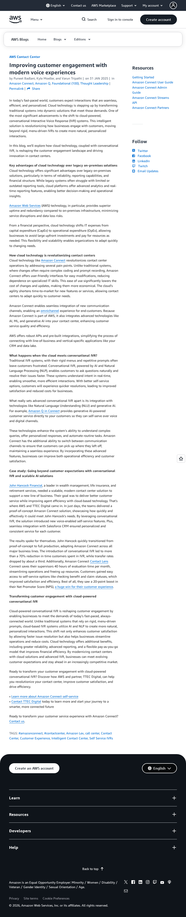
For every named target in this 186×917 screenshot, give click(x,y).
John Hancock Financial (25, 485)
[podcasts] (169, 882)
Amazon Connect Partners (150, 107)
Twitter (142, 151)
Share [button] (35, 88)
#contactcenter (54, 733)
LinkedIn (143, 161)
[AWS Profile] (173, 5)
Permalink (16, 88)
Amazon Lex (75, 733)
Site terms (31, 898)
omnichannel (50, 311)
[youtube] (162, 882)
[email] (126, 891)
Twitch (142, 166)
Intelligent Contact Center (69, 738)
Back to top (90, 869)
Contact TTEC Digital (26, 701)
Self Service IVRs (101, 738)
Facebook (143, 156)
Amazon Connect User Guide (152, 82)
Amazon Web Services (25, 205)
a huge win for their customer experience (84, 587)
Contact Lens (99, 561)
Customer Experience (35, 738)
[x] (126, 882)
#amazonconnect (31, 733)
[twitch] (155, 882)
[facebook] (133, 882)
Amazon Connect (53, 260)
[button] (158, 20)
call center (92, 733)
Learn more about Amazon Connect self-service (44, 696)
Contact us (16, 721)
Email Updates (147, 171)
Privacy (14, 898)
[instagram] (147, 882)
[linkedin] (140, 882)
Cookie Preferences (56, 898)
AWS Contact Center (24, 57)
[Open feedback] (181, 459)
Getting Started (143, 77)
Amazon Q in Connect (44, 411)
